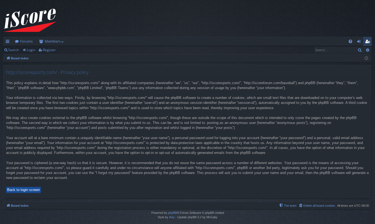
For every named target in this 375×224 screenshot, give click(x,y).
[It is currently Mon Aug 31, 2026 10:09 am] (366, 58)
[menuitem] (350, 41)
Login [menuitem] (360, 42)
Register (49, 50)
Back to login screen (23, 190)
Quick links (8, 42)
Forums (26, 41)
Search (13, 50)
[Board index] (29, 20)
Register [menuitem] (369, 42)
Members (52, 41)
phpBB (172, 212)
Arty (172, 217)
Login (31, 50)
